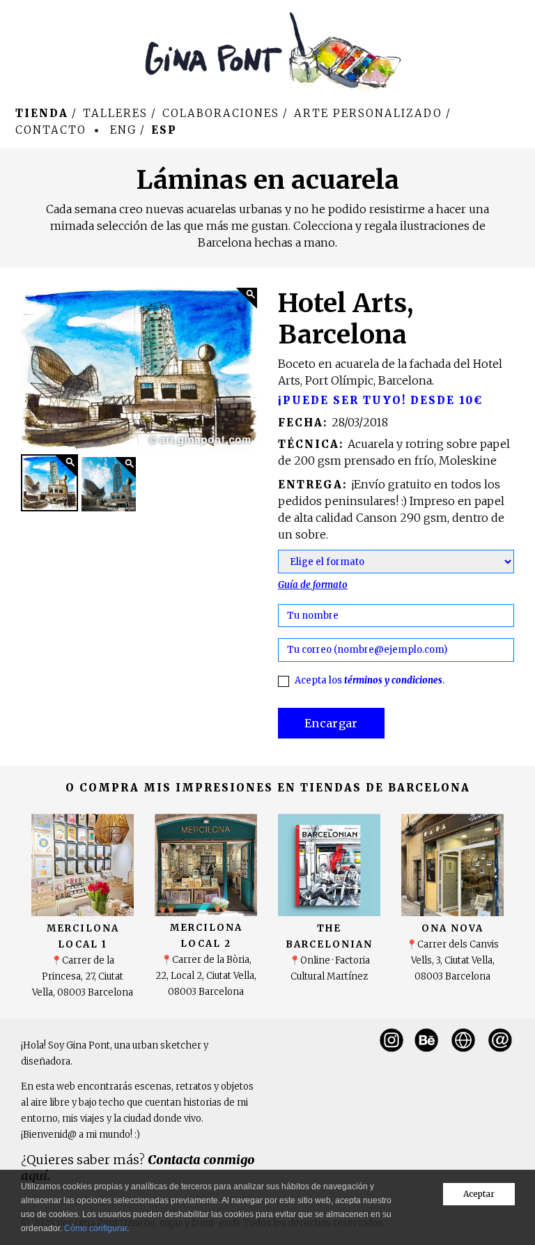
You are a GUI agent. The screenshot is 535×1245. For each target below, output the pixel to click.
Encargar (331, 723)
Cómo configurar (95, 1228)
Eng (123, 130)
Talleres (115, 113)
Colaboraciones (220, 113)
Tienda (41, 113)
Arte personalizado (368, 113)
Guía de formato (313, 585)
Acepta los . (369, 680)
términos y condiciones (393, 680)
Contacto (50, 130)
